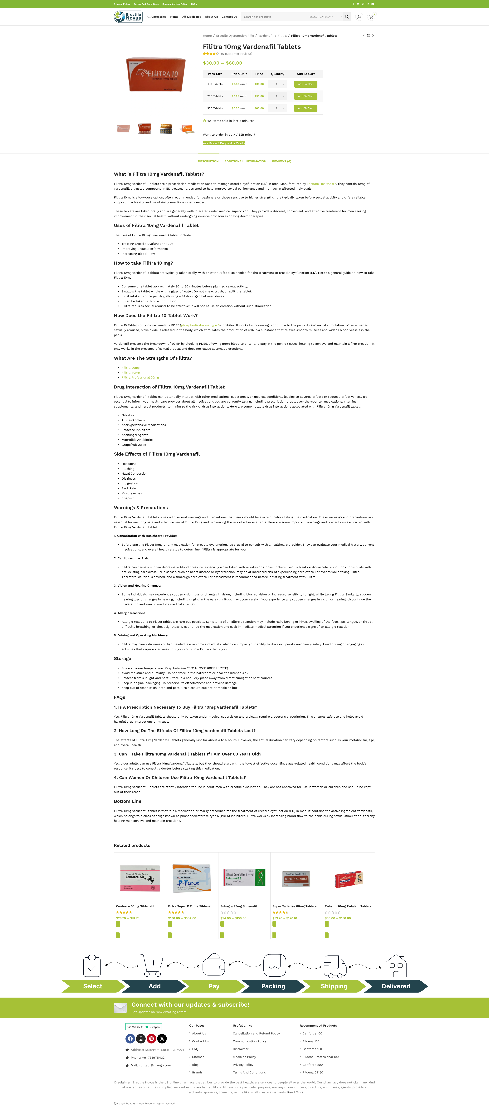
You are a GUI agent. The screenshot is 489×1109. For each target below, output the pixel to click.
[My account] (359, 17)
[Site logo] (128, 16)
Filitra (282, 35)
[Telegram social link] (372, 4)
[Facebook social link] (353, 4)
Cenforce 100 (312, 1033)
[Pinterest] (151, 1038)
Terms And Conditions (249, 1072)
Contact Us (200, 1041)
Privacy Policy (243, 1064)
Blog (195, 1064)
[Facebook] (130, 1038)
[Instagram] (141, 1038)
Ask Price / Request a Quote (224, 143)
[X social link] (358, 4)
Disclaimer (241, 1049)
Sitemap (198, 1057)
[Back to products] (368, 35)
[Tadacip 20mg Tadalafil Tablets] (349, 878)
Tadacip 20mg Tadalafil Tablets (348, 906)
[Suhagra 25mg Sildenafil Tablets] (244, 878)
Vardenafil (265, 35)
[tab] (208, 159)
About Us (199, 1033)
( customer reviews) (236, 54)
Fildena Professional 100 (321, 1057)
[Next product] (373, 35)
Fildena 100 (311, 1041)
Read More (295, 1092)
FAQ (195, 1049)
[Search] (347, 16)
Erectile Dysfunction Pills (235, 35)
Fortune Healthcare (321, 184)
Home (207, 35)
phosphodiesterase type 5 (200, 325)
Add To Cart (306, 83)
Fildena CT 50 (313, 1072)
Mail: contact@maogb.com (151, 1065)
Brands (197, 1072)
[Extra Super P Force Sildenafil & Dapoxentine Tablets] (192, 878)
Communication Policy (250, 1041)
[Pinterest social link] (363, 4)
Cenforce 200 (313, 1064)
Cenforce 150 (312, 1049)
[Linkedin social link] (368, 4)
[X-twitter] (162, 1038)
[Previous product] (363, 35)
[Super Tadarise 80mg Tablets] (296, 878)
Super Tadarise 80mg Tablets (294, 906)
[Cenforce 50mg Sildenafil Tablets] (140, 878)
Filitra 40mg (131, 372)
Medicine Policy (244, 1057)
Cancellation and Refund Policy (256, 1033)
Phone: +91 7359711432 (147, 1057)
